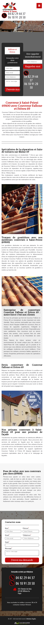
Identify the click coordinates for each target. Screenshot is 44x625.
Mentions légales (31, 619)
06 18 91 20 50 (17, 17)
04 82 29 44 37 (17, 14)
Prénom (26, 528)
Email (7, 535)
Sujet (7, 542)
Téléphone (27, 535)
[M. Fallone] (8, 6)
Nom (7, 528)
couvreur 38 (29, 602)
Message (8, 548)
